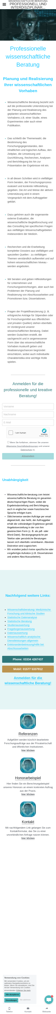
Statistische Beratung (19, 621)
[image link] (28, 721)
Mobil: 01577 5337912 (28, 669)
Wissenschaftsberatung (20, 609)
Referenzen (28, 734)
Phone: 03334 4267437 (28, 659)
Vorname (9, 406)
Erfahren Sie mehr (23, 990)
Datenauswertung (17, 632)
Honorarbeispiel (28, 778)
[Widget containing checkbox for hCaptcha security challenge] (28, 432)
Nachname (10, 414)
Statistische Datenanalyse (22, 617)
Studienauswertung (18, 625)
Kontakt (28, 822)
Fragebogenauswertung (21, 629)
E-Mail (7, 422)
